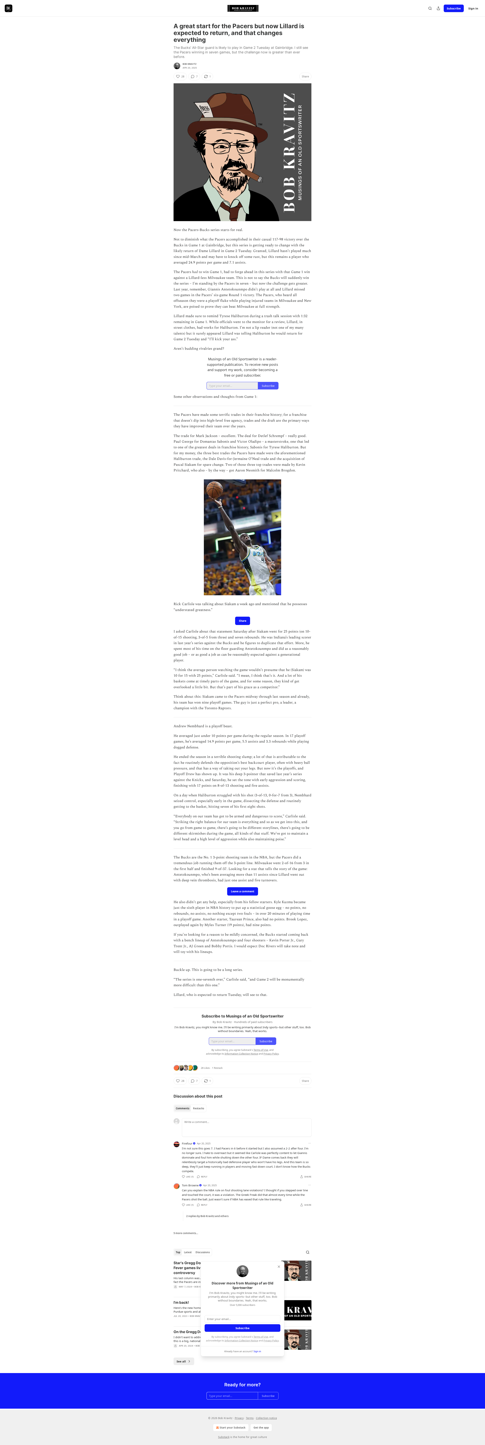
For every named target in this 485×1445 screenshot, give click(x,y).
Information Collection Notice (241, 1340)
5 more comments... (186, 1233)
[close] (279, 1267)
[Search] (430, 8)
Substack (223, 1437)
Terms (250, 1418)
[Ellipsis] (310, 1143)
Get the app (261, 1427)
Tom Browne (190, 1185)
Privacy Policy (271, 1340)
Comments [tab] (182, 1108)
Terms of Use (260, 1336)
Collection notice (266, 1418)
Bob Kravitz (189, 64)
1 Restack (217, 1068)
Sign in (473, 8)
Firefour (187, 1143)
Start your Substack (233, 1427)
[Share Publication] (438, 8)
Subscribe (454, 8)
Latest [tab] (188, 1252)
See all (181, 1361)
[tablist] (190, 1108)
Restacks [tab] (198, 1108)
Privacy (239, 1418)
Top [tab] (178, 1252)
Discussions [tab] (203, 1252)
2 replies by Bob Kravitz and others (207, 1216)
